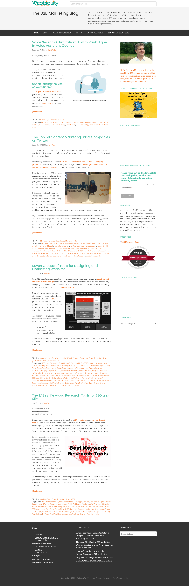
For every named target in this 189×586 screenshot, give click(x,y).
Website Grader (57, 383)
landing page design (46, 373)
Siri (84, 125)
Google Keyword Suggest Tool (60, 504)
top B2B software (46, 256)
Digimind (45, 246)
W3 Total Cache (86, 380)
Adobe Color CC (59, 363)
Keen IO (105, 246)
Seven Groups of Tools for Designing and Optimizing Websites (65, 267)
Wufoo (57, 385)
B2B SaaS (68, 243)
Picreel (72, 375)
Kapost (99, 246)
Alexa (50, 122)
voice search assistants (99, 125)
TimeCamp (91, 253)
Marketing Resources (41, 543)
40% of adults (47, 103)
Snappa (102, 251)
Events (38, 549)
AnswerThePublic (59, 122)
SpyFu (88, 125)
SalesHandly (75, 251)
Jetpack (51, 370)
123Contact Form (47, 363)
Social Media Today (82, 512)
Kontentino (36, 248)
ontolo (61, 375)
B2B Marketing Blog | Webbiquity (49, 3)
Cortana (68, 122)
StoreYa (68, 253)
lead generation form (65, 287)
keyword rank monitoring (69, 370)
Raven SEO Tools (88, 375)
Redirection (99, 375)
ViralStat (89, 256)
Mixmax (84, 248)
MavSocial (68, 248)
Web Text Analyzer (98, 380)
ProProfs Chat (55, 251)
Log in (125, 578)
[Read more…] (38, 111)
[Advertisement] (138, 144)
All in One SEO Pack (84, 363)
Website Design (42, 361)
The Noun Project (95, 378)
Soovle (92, 512)
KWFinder (35, 373)
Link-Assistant (89, 373)
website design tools (45, 383)
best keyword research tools (63, 502)
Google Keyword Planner (40, 504)
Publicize (78, 375)
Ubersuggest (66, 514)
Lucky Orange (59, 248)
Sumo (87, 378)
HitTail (76, 368)
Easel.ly (50, 246)
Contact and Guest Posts (42, 563)
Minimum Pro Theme (84, 578)
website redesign (69, 383)
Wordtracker (50, 385)
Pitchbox (106, 248)
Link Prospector (78, 373)
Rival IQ (67, 251)
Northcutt (92, 507)
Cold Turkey (91, 243)
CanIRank (83, 243)
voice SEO (35, 127)
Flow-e (56, 246)
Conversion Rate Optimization (50, 358)
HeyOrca (73, 246)
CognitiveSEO (69, 365)
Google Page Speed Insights (46, 368)
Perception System (102, 507)
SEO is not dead (80, 420)
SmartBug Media (69, 512)
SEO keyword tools (48, 512)
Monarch (98, 373)
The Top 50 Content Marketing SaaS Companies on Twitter (71, 139)
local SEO (53, 125)
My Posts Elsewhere (41, 559)
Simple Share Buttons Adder (58, 378)
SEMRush (79, 125)
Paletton (67, 375)
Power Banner (44, 251)
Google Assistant (86, 122)
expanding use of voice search (49, 92)
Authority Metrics (97, 363)
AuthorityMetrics (47, 502)
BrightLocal (46, 365)
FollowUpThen (64, 246)
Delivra (38, 246)
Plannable (35, 251)
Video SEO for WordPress (66, 380)
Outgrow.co (99, 248)
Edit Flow (93, 365)
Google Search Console (65, 368)
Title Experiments (43, 380)
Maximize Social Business (75, 507)
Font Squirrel (100, 365)
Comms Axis (94, 502)
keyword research (85, 370)
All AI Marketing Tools (45, 546)
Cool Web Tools (67, 358)
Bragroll (39, 534)
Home (34, 528)
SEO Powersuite (93, 251)
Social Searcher (43, 253)
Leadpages (44, 248)
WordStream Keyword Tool (80, 514)
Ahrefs (43, 122)
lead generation (59, 373)
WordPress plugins (38, 385)
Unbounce (81, 256)
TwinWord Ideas (55, 514)
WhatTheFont (80, 383)
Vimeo (54, 299)
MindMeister (76, 248)
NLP (58, 125)
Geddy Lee (75, 122)
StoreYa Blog (105, 512)
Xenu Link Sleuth (66, 385)
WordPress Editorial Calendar (96, 383)
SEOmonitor (44, 378)
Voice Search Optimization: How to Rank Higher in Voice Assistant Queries (70, 44)
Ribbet (62, 251)
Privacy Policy (42, 540)
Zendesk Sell (97, 256)
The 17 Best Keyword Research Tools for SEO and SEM (70, 397)
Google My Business (42, 125)
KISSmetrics (105, 504)
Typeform (74, 256)
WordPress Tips (53, 361)
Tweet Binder (65, 256)
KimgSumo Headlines (99, 370)
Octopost (91, 248)
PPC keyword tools (38, 509)
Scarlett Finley (70, 125)
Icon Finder (80, 246)
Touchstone (56, 256)
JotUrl (94, 246)
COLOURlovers (80, 365)
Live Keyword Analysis (47, 507)
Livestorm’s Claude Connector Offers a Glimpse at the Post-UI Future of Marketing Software (92, 536)
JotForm (57, 370)
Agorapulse (54, 243)
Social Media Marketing (64, 241)
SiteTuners (59, 512)
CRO (87, 365)
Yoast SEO (76, 385)
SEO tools (35, 378)
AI (47, 122)
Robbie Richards (60, 509)
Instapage (88, 246)
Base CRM (76, 243)
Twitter (75, 241)
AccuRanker (45, 243)
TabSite (83, 253)
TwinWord (45, 514)
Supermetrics (76, 253)
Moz (86, 507)
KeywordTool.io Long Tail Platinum (88, 504)
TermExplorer (36, 514)
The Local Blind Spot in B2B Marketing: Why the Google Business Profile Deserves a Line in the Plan (94, 545)
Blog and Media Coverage (46, 537)
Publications (40, 552)
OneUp (63, 125)
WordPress (117, 578)
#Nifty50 (36, 556)
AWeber (61, 243)
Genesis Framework (104, 578)
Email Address (126, 187)
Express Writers (105, 502)
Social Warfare (54, 253)
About (34, 531)
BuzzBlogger (78, 502)
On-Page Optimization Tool (48, 375)
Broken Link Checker (58, 365)
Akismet (74, 363)
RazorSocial (50, 509)
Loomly (51, 248)
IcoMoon (82, 368)
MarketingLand (60, 507)
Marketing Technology (48, 241)
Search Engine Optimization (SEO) (52, 120)
